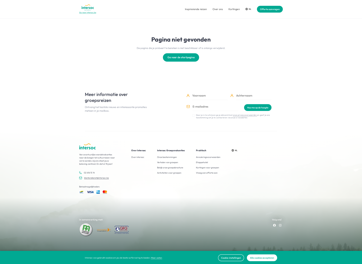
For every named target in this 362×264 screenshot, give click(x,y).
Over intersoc (137, 157)
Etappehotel (202, 162)
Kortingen (234, 9)
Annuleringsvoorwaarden (208, 157)
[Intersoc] (87, 7)
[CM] (86, 230)
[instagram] (280, 225)
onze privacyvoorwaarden (245, 115)
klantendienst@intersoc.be (96, 178)
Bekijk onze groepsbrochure (170, 167)
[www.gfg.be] (122, 230)
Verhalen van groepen (167, 162)
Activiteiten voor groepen (169, 172)
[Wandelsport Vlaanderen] (104, 229)
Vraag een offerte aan (206, 172)
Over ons (218, 9)
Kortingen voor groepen (207, 167)
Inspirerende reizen (196, 9)
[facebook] (274, 225)
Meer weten (156, 257)
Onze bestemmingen (167, 157)
